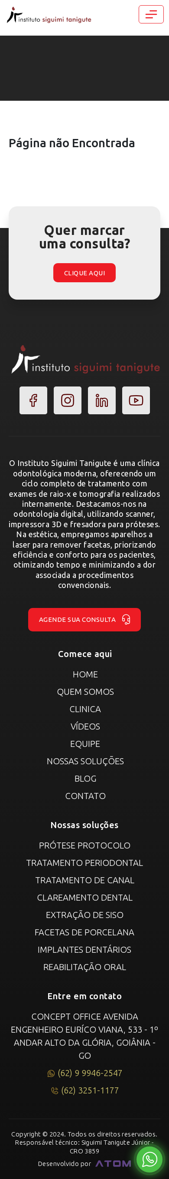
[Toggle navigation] (151, 14)
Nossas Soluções (85, 761)
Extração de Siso (85, 915)
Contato (85, 796)
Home (85, 674)
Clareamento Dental (85, 897)
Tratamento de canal (84, 880)
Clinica (85, 709)
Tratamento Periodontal (84, 863)
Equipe (85, 744)
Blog (85, 778)
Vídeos (85, 726)
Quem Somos (85, 692)
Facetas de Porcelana (84, 932)
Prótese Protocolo (84, 845)
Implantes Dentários (84, 949)
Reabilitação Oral (84, 967)
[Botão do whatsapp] (149, 1159)
